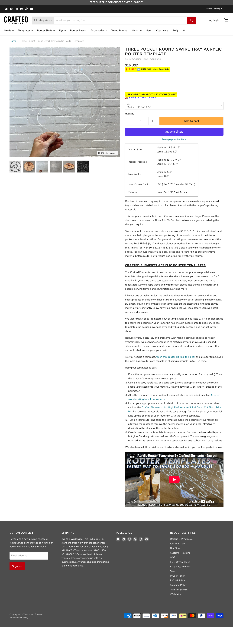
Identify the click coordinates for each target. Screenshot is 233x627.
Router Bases (78, 30)
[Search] (191, 20)
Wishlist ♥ (175, 594)
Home (13, 41)
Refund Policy (177, 580)
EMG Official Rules (180, 562)
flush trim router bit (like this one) (175, 357)
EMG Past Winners (180, 566)
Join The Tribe (177, 543)
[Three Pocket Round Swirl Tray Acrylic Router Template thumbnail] (15, 166)
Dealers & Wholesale (181, 539)
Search (173, 571)
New (148, 30)
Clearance (162, 30)
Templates (24, 30)
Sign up (17, 566)
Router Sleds (45, 30)
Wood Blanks (119, 30)
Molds (8, 30)
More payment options (174, 139)
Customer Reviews (180, 552)
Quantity (129, 114)
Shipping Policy (178, 585)
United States (216, 8)
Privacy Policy (177, 575)
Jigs (61, 30)
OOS (172, 557)
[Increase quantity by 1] (153, 121)
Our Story (175, 548)
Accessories (98, 30)
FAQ (175, 30)
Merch (136, 30)
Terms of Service (179, 589)
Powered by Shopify (19, 617)
